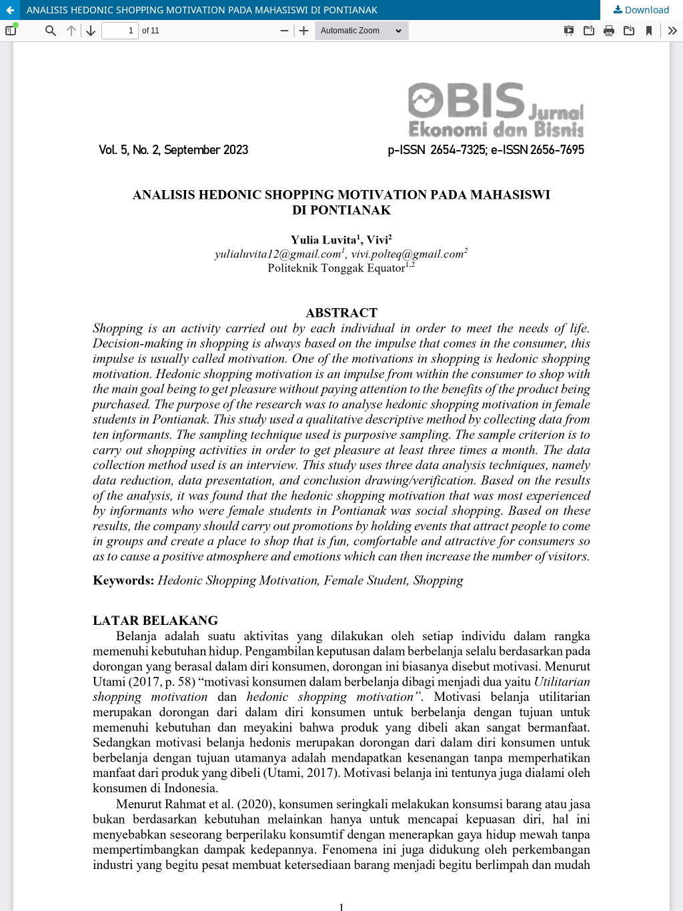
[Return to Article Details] (10, 10)
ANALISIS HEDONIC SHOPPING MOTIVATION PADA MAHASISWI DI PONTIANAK (202, 9)
